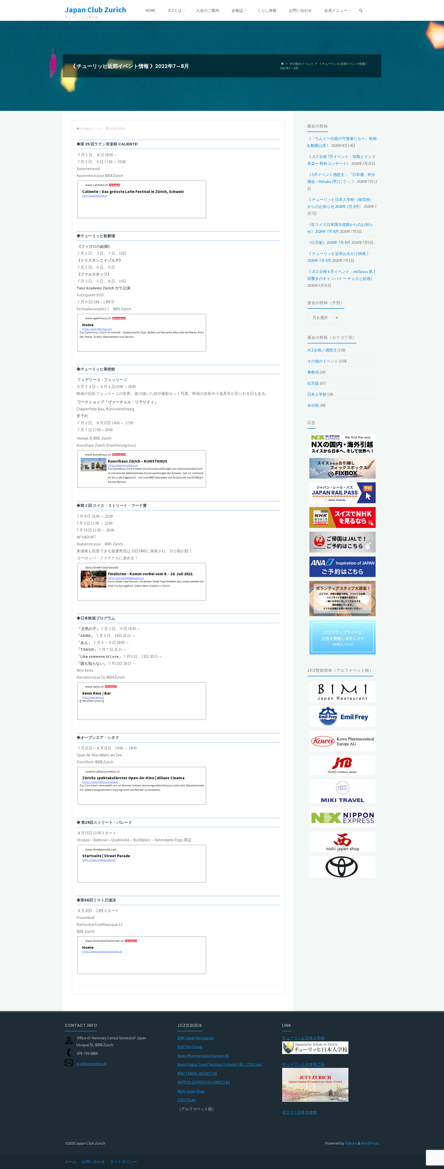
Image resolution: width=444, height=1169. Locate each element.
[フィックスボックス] (342, 468)
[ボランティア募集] (342, 598)
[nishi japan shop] (342, 841)
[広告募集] (342, 637)
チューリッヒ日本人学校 (303, 1037)
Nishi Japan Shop (191, 1091)
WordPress (370, 1143)
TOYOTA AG (186, 1099)
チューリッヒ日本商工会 (303, 1064)
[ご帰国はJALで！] (342, 542)
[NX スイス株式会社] (342, 817)
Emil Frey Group (189, 1046)
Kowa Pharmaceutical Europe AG (203, 1055)
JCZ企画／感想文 (322, 350)
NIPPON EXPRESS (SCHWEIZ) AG (203, 1082)
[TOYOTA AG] (342, 867)
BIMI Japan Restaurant (195, 1037)
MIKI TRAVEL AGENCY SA (197, 1073)
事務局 (313, 372)
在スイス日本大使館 (299, 1112)
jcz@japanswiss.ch (92, 1063)
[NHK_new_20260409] (342, 517)
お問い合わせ (93, 1161)
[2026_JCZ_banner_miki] (342, 492)
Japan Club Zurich (95, 9)
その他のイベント (301, 64)
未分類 (313, 405)
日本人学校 (317, 394)
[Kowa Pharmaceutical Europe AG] (342, 741)
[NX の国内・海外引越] (342, 444)
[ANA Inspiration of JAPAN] (342, 566)
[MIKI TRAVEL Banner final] (342, 791)
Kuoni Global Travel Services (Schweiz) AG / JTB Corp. (219, 1064)
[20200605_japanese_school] (315, 1047)
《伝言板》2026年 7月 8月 (328, 242)
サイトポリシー (123, 1161)
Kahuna (350, 1143)
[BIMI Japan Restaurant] (342, 691)
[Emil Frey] (342, 716)
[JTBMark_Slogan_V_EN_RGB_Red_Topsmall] (342, 765)
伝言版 (313, 383)
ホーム (70, 1161)
